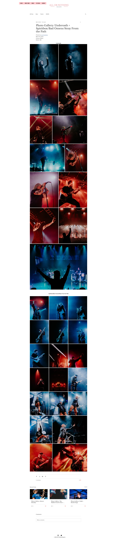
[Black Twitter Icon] (61, 535)
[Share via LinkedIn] (42, 476)
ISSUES (47, 14)
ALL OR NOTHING (59, 5)
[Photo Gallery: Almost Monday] (39, 494)
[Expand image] (44, 62)
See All (86, 486)
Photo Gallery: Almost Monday (37, 502)
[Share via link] (45, 476)
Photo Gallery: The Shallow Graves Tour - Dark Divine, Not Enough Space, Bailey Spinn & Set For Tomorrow (58, 502)
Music (37, 14)
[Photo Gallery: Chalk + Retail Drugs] (78, 494)
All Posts (31, 14)
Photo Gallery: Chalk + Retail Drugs (77, 502)
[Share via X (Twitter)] (39, 476)
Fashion (42, 14)
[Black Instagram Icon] (58, 535)
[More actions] (80, 22)
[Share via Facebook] (36, 476)
